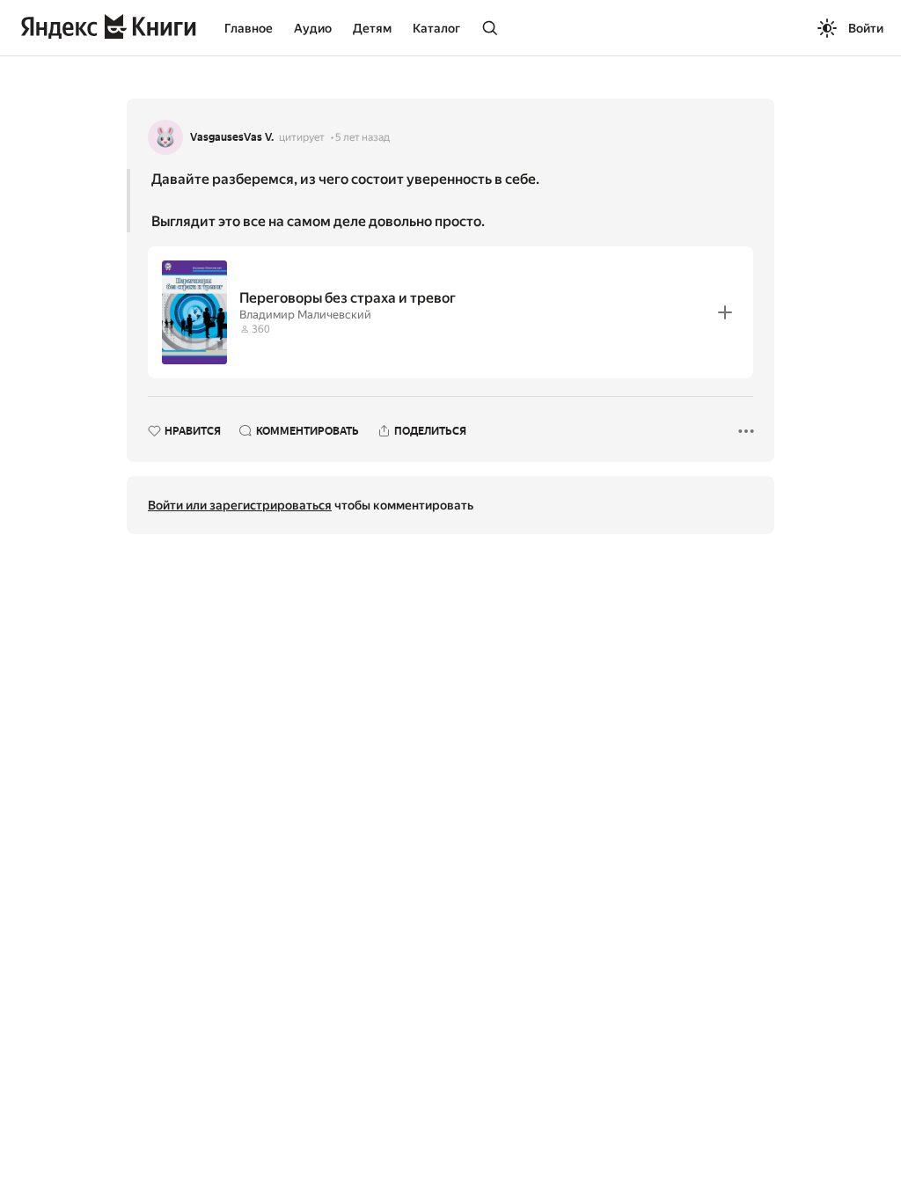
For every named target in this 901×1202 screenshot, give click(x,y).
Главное (248, 28)
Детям (372, 28)
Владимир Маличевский (305, 314)
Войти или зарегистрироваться (240, 505)
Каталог (436, 28)
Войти (865, 28)
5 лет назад (362, 137)
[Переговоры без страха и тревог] (450, 312)
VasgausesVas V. (232, 137)
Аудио (313, 28)
